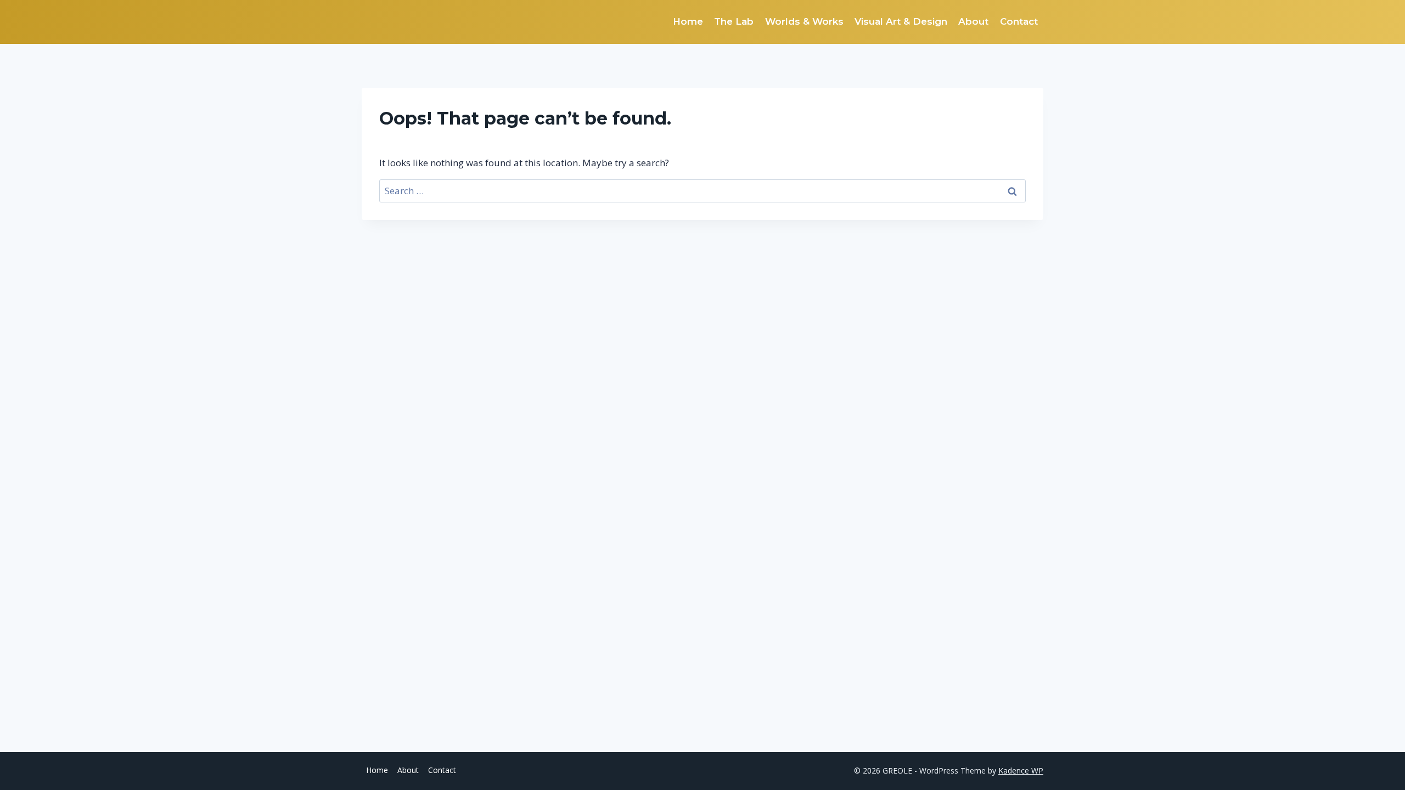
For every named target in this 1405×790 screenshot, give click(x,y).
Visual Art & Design (901, 21)
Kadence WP (1020, 770)
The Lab (734, 21)
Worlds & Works (804, 21)
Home (688, 21)
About (973, 21)
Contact (1019, 21)
